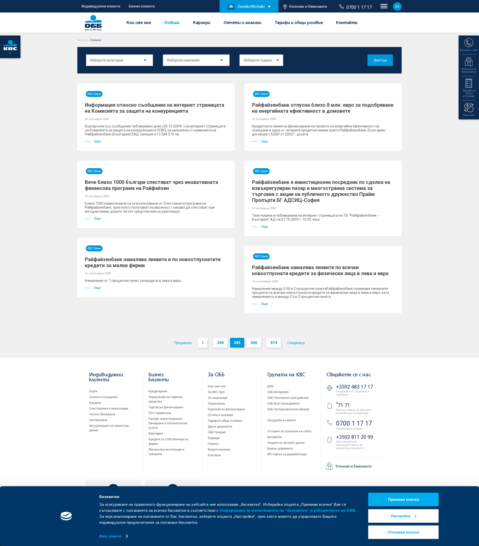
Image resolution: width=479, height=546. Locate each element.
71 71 (343, 405)
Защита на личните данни (286, 443)
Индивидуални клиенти (101, 6)
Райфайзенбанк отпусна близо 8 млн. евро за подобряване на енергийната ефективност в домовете (322, 108)
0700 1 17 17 (359, 7)
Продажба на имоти (281, 420)
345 (237, 342)
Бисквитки (274, 437)
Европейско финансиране (226, 409)
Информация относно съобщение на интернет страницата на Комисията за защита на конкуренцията (154, 108)
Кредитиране (157, 391)
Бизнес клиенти (142, 6)
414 (273, 342)
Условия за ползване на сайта (289, 431)
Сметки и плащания (103, 397)
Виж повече (110, 536)
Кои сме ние (138, 23)
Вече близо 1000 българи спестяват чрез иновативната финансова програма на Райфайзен (151, 185)
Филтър (380, 60)
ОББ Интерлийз (278, 392)
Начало (82, 40)
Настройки (400, 516)
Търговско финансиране (165, 407)
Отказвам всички (403, 532)
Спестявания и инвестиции (108, 408)
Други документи (220, 426)
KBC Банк (94, 94)
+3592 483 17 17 (354, 387)
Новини (172, 23)
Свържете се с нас (348, 375)
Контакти (347, 23)
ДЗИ (270, 386)
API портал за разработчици (287, 454)
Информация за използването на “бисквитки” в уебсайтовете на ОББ (288, 510)
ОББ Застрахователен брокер (288, 409)
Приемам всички (403, 499)
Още (97, 141)
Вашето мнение (219, 449)
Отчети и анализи (242, 23)
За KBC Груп (216, 392)
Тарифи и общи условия (299, 23)
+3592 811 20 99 (354, 437)
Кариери (201, 23)
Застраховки (98, 420)
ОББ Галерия (217, 432)
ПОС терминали (159, 413)
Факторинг (155, 433)
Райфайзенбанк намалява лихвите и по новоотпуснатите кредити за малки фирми (153, 262)
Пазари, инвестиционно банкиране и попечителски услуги (167, 423)
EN (397, 6)
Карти (93, 391)
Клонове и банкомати (308, 6)
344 (220, 342)
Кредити (95, 403)
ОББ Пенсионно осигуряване (288, 398)
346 (253, 342)
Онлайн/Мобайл (251, 6)
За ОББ (216, 375)
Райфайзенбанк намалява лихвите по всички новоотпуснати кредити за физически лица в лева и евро (320, 270)
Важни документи (280, 448)
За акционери (218, 398)
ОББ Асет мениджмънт (283, 403)
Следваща (296, 343)
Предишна (183, 343)
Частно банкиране (102, 414)
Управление (216, 403)
